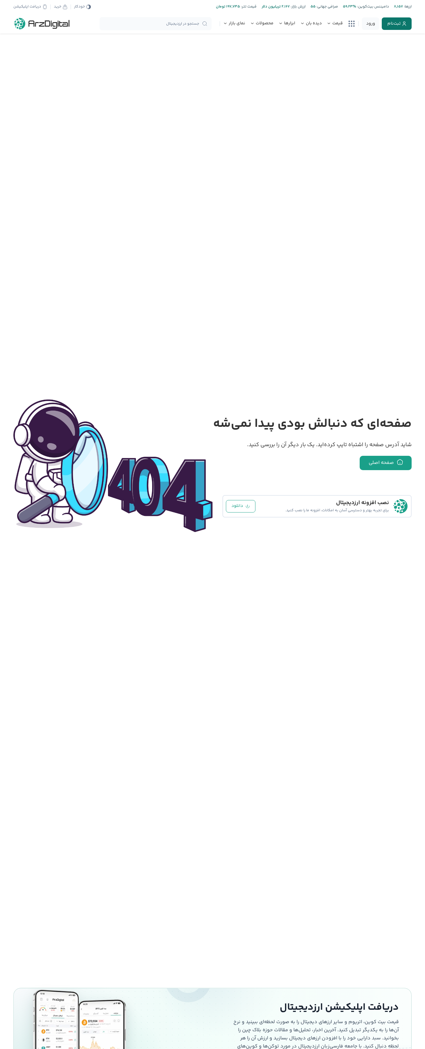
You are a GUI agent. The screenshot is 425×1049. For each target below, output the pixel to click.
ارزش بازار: (298, 7)
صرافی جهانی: (326, 7)
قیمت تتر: (248, 7)
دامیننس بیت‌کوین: (372, 7)
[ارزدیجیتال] (42, 23)
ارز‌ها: (407, 7)
